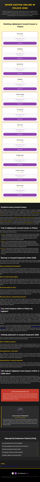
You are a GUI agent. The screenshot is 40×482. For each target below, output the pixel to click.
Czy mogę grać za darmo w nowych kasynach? (12, 452)
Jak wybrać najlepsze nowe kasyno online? (11, 455)
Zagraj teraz (20, 43)
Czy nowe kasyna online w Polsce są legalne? (12, 443)
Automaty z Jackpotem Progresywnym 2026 (9, 466)
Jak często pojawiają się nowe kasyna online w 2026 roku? (15, 446)
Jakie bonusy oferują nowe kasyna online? (11, 449)
